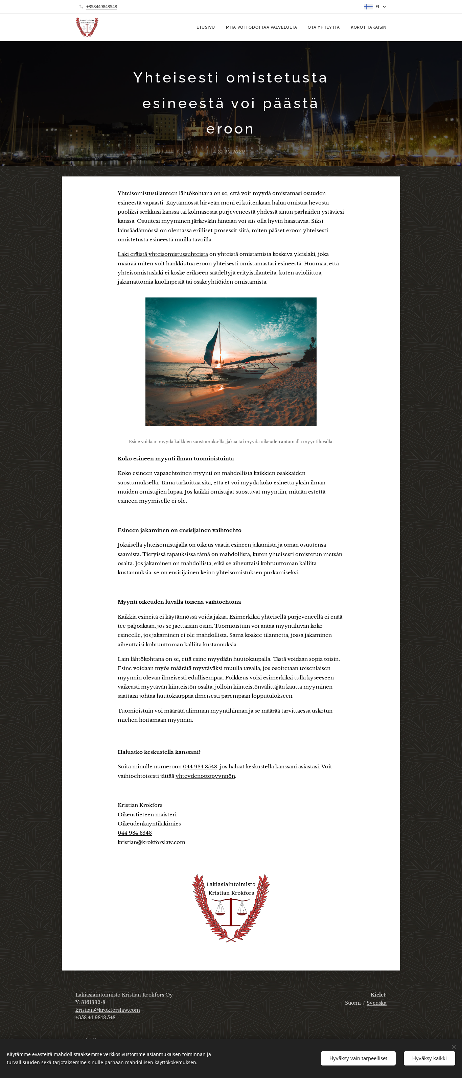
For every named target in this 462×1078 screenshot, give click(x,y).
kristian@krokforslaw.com (151, 842)
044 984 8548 (200, 766)
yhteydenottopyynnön (205, 776)
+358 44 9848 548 (95, 1017)
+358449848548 (101, 6)
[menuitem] (208, 27)
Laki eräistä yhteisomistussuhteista (163, 254)
